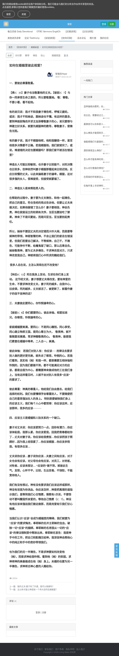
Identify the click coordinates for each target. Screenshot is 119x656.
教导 (27, 55)
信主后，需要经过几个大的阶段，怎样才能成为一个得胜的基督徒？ (95, 115)
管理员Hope (61, 73)
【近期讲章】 (70, 31)
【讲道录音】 (49, 37)
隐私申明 (70, 649)
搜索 (69, 23)
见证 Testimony (32, 37)
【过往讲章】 (87, 31)
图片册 (93, 37)
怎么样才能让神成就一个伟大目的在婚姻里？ (37, 589)
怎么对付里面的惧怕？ (94, 167)
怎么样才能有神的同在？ (95, 159)
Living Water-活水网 (67, 652)
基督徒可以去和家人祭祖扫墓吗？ (95, 123)
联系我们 (49, 649)
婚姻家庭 (35, 47)
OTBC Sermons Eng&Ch (49, 31)
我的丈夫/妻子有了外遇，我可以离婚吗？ (35, 586)
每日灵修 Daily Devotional (20, 31)
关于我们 (38, 649)
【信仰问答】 (66, 37)
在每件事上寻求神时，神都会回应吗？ (95, 185)
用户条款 (59, 649)
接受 (8, 14)
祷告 (35, 55)
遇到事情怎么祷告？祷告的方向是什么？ (95, 150)
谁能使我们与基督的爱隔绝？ (95, 141)
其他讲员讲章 (14, 37)
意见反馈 (117, 550)
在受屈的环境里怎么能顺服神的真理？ (95, 176)
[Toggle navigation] (39, 24)
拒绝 (24, 14)
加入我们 (80, 649)
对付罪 (18, 55)
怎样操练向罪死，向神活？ (95, 106)
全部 (9, 55)
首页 (11, 47)
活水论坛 (81, 37)
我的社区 (104, 37)
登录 (104, 23)
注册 (112, 23)
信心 (43, 55)
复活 (66, 55)
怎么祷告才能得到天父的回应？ (95, 132)
